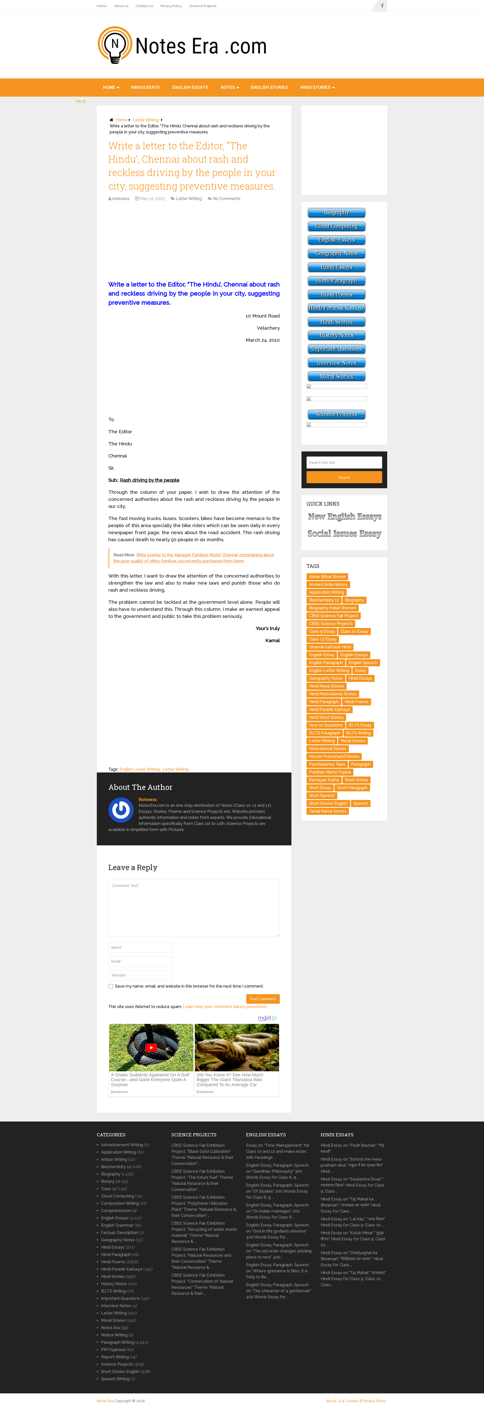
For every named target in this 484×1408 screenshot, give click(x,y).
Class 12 (108, 1188)
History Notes (114, 1283)
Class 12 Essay (323, 639)
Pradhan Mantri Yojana (330, 772)
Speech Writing (115, 1378)
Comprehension (116, 1210)
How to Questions (326, 725)
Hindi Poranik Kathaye (329, 709)
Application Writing (326, 592)
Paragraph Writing (117, 1342)
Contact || (353, 1401)
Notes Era (110, 1327)
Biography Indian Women (332, 608)
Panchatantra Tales (327, 764)
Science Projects (203, 6)
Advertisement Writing (122, 1144)
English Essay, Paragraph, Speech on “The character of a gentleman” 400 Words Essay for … (278, 1290)
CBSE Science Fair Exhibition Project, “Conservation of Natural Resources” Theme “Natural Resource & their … (202, 1284)
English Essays (190, 87)
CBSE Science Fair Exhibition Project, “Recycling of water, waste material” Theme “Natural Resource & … (204, 1232)
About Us (121, 6)
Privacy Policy (171, 6)
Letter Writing (146, 120)
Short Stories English (328, 803)
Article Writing (114, 1159)
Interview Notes (116, 1305)
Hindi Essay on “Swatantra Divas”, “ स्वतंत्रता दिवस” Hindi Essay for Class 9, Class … (352, 1185)
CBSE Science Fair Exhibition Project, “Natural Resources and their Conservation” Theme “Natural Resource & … (201, 1258)
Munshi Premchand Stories (334, 756)
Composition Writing (120, 1203)
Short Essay (320, 787)
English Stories (269, 87)
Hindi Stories (315, 87)
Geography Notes (326, 678)
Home (102, 6)
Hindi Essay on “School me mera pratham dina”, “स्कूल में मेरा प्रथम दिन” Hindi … (352, 1165)
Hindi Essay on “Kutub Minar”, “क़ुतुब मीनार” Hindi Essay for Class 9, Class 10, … (353, 1238)
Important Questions (120, 1298)
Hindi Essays (145, 87)
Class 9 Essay (322, 631)
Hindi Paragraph (324, 701)
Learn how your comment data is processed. (225, 1006)
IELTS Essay (360, 725)
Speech (360, 803)
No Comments (226, 198)
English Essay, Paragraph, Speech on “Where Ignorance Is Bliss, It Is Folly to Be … (277, 1270)
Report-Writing (115, 1357)
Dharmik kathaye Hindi (330, 647)
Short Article (356, 780)
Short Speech (322, 795)
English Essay (322, 654)
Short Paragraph (352, 787)
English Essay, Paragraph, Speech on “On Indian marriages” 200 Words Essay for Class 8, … (277, 1211)
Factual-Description (119, 1232)
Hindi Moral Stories (326, 686)
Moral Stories (353, 740)
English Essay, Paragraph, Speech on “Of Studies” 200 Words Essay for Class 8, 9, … (277, 1191)
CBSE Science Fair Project (333, 615)
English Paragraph (326, 662)
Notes (228, 87)
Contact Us (144, 6)
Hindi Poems (357, 701)
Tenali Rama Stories (327, 811)
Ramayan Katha (324, 780)
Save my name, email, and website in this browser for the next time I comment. (189, 986)
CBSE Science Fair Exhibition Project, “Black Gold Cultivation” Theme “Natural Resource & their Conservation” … (202, 1154)
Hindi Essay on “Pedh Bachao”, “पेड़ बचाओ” (352, 1148)
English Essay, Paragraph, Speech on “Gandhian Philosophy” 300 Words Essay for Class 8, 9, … (277, 1171)
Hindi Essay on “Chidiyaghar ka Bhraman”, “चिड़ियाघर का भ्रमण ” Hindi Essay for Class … (352, 1258)
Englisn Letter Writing (329, 670)
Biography (354, 600)
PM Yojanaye (113, 1349)
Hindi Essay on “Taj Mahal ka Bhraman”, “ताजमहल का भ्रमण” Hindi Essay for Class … (350, 1205)
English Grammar (117, 1225)
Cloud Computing (117, 1196)
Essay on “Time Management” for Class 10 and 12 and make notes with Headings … (277, 1151)
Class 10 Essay (354, 631)
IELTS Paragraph (324, 733)
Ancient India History (328, 584)
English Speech (363, 662)
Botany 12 (110, 1181)
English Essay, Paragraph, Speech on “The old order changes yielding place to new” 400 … (279, 1251)
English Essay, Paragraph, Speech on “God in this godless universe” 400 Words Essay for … (277, 1231)
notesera (120, 198)
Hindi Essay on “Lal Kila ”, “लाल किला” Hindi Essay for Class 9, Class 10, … (353, 1222)
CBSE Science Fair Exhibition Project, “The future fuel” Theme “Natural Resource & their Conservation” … (202, 1180)
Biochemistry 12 (324, 600)
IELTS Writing (358, 733)
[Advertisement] (194, 242)
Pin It (80, 101)
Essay (360, 670)
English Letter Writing (139, 769)
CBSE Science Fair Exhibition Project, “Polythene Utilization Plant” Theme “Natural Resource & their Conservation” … (203, 1206)
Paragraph (361, 764)
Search (344, 477)
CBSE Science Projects (331, 623)
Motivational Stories (327, 748)
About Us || (335, 1401)
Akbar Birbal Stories (327, 576)
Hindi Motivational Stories (333, 694)
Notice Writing (114, 1335)
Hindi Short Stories (326, 717)
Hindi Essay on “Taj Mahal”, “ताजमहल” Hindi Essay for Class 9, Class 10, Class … (353, 1278)
